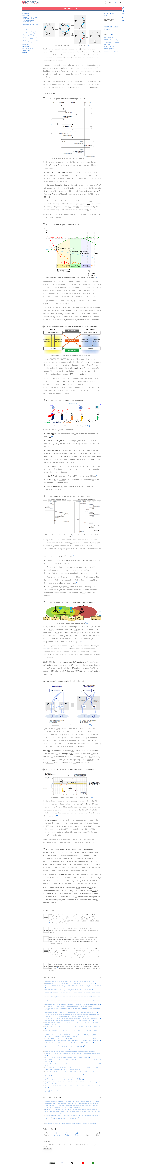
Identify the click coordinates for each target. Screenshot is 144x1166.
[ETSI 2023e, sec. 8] (52, 436)
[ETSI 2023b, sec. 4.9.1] (72, 555)
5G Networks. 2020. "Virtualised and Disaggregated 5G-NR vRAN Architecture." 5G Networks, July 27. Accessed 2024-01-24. (73, 986)
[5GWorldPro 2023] (85, 622)
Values (79, 1158)
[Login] (120, 2)
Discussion (25, 15)
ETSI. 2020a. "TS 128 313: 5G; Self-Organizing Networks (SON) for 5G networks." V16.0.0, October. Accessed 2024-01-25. (72, 1004)
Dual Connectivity (109, 46)
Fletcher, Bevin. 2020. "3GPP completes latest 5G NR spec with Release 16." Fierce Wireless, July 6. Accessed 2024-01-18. (72, 1030)
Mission (79, 1156)
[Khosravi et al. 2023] (57, 967)
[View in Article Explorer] (112, 34)
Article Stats (26, 50)
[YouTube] (83, 1163)
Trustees (63, 1158)
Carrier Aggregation (109, 48)
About (48, 1156)
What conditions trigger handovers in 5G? (29, 21)
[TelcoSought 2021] (87, 425)
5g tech (116, 26)
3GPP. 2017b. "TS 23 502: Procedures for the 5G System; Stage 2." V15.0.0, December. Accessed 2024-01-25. (70, 983)
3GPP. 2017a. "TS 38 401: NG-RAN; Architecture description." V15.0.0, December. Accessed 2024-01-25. (69, 981)
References (25, 46)
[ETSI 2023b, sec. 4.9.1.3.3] (76, 582)
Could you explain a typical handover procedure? (30, 18)
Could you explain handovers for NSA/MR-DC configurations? (31, 33)
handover (107, 29)
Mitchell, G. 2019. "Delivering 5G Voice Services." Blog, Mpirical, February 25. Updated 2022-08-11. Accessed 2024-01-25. (72, 1049)
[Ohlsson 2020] (56, 815)
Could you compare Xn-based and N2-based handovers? (31, 30)
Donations (63, 1160)
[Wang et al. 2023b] (64, 958)
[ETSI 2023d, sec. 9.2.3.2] (73, 555)
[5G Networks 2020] (51, 436)
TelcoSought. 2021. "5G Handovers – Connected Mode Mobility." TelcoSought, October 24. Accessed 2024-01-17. (70, 1071)
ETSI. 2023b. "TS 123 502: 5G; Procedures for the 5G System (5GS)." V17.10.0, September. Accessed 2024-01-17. (71, 1012)
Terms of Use (48, 1158)
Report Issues (94, 1158)
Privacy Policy (48, 1160)
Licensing (79, 1160)
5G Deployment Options (111, 51)
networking (108, 26)
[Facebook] (62, 1163)
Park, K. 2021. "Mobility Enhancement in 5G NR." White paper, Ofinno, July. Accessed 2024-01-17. (67, 1057)
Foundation (63, 1156)
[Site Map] (116, 2)
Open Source (94, 1160)
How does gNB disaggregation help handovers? (31, 35)
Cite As (24, 52)
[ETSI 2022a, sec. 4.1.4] (99, 319)
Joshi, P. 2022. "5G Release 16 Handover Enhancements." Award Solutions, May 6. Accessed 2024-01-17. (69, 1043)
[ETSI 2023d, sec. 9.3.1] (96, 475)
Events (94, 1156)
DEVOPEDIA (32, 2)
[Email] (93, 1163)
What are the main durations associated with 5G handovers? (31, 38)
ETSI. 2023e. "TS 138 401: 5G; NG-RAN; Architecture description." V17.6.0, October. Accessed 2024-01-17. (69, 1020)
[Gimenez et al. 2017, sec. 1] (57, 815)
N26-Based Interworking (111, 40)
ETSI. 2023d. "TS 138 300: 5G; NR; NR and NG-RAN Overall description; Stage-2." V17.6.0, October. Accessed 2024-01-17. (72, 1018)
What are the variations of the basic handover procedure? (31, 41)
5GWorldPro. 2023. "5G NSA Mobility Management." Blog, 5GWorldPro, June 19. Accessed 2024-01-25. (68, 990)
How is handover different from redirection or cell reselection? (31, 24)
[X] (72, 1163)
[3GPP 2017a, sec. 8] (49, 922)
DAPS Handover (108, 37)
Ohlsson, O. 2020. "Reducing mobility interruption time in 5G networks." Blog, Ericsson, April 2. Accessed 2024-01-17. (71, 1051)
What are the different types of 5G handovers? (31, 27)
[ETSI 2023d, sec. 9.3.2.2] (86, 373)
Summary (25, 13)
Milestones (25, 44)
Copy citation (47, 1148)
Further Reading (27, 48)
